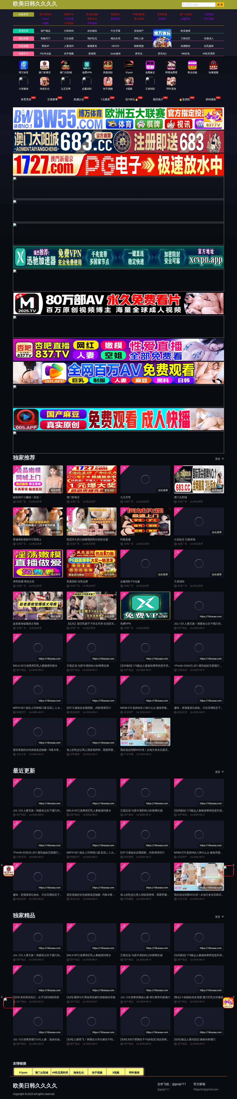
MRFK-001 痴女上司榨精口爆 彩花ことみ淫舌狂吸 (41, 707)
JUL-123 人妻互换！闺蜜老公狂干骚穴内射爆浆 (201, 623)
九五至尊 (125, 497)
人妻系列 (69, 46)
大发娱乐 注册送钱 (184, 539)
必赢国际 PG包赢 (130, 581)
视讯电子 (158, 99)
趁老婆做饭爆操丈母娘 (26, 623)
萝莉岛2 (162, 53)
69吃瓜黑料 (209, 53)
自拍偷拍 (92, 30)
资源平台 (23, 53)
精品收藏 (23, 38)
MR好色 (185, 53)
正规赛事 (52, 99)
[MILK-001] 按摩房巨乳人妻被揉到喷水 (35, 665)
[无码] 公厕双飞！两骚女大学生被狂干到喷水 (92, 1039)
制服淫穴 (45, 38)
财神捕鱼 (211, 99)
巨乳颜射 (209, 46)
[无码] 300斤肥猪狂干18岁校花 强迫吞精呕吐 (146, 1039)
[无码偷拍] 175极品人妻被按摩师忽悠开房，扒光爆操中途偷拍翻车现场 (161, 665)
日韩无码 (162, 30)
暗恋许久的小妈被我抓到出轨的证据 (87, 539)
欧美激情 (185, 30)
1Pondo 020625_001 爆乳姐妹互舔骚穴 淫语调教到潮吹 (45, 852)
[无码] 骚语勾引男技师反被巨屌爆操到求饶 (91, 997)
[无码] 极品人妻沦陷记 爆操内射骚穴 (195, 1039)
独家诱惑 (139, 46)
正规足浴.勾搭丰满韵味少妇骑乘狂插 (88, 665)
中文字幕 (115, 30)
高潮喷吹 (185, 46)
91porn (23, 1072)
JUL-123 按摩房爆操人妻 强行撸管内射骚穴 (145, 997)
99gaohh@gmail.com (205, 1089)
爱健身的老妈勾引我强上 (27, 539)
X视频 (115, 1072)
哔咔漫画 (134, 1072)
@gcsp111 (163, 1089)
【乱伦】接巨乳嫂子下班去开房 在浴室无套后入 (94, 623)
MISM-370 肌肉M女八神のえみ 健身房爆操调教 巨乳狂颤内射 (155, 707)
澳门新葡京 (73, 497)
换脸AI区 (162, 38)
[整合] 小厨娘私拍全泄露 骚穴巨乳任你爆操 (198, 997)
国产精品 (45, 30)
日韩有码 (69, 30)
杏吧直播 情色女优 (23, 581)
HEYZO (115, 46)
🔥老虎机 (184, 99)
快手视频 (97, 1072)
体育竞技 (26, 99)
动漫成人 (209, 38)
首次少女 (162, 46)
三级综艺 (185, 38)
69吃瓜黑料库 (60, 1072)
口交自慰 (69, 38)
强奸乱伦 (92, 38)
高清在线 (23, 30)
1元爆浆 (105, 99)
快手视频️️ (69, 53)
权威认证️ (79, 99)
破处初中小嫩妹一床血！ (27, 497)
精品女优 (115, 38)
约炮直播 (125, 539)
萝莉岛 (138, 53)
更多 (217, 458)
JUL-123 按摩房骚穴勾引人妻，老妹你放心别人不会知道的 (46, 1039)
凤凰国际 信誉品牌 (77, 581)
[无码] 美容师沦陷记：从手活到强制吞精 (36, 997)
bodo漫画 (116, 53)
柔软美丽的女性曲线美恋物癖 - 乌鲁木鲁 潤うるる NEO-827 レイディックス (56, 749)
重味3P (45, 46)
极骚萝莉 (92, 46)
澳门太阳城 (180, 497)
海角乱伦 (79, 1072)
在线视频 (23, 46)
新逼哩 (92, 53)
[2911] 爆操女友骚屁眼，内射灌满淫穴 (89, 707)
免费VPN (125, 623)
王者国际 (179, 581)
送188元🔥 (131, 99)
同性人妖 (139, 38)
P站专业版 (45, 53)
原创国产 (139, 30)
